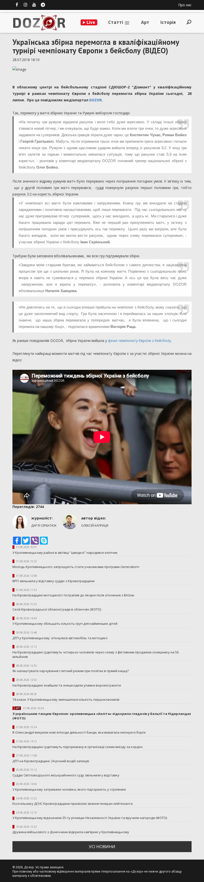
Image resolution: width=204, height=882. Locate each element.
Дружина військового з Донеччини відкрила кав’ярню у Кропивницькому (70, 832)
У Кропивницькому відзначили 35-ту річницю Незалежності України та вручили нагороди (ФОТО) (89, 818)
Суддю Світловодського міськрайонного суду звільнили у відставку (65, 775)
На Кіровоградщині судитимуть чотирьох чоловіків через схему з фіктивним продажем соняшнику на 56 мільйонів (95, 654)
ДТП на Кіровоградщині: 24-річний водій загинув (50, 761)
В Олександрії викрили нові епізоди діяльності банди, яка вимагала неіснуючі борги (79, 732)
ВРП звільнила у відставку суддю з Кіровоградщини (53, 581)
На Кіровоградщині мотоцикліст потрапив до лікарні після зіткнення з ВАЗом (73, 595)
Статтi (116, 22)
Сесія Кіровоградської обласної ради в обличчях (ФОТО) (56, 609)
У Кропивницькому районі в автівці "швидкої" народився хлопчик (65, 552)
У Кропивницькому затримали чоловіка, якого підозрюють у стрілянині (69, 789)
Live (90, 22)
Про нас (185, 4)
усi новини (102, 846)
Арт (145, 22)
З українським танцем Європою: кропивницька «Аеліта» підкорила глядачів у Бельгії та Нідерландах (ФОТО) (101, 716)
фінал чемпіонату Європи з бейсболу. (140, 340)
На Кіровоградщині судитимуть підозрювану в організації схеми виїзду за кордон (77, 747)
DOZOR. (96, 100)
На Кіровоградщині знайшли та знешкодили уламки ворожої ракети (66, 685)
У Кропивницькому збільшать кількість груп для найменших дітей (64, 623)
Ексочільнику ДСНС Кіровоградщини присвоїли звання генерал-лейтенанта (72, 803)
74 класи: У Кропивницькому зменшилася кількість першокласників (65, 699)
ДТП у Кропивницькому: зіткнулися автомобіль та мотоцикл (59, 638)
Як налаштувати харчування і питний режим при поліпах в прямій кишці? (70, 671)
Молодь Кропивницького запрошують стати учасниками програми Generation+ (76, 567)
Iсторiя (168, 22)
